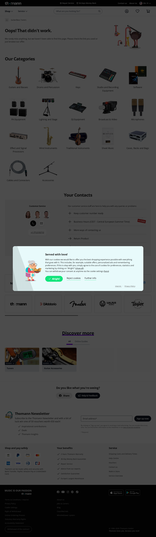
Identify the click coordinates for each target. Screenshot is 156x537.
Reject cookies (74, 278)
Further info (90, 278)
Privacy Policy (130, 286)
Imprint (118, 286)
